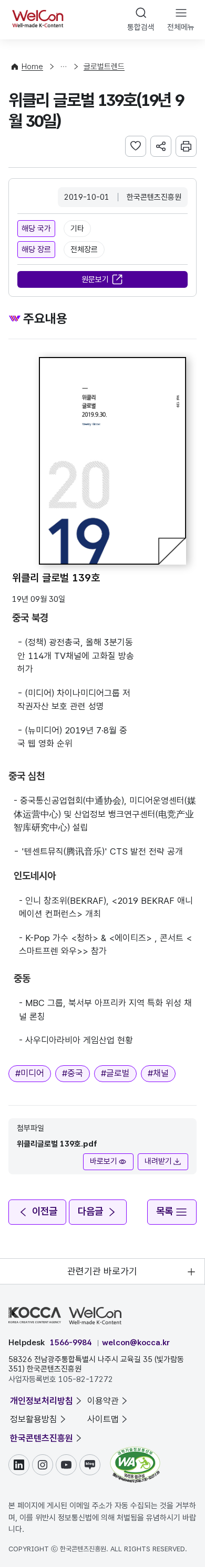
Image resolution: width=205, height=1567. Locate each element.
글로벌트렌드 (104, 66)
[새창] (135, 1451)
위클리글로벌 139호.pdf (57, 1144)
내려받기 (158, 1161)
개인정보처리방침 (41, 1401)
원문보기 (95, 279)
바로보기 (103, 1161)
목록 (164, 1211)
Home (32, 66)
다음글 (90, 1211)
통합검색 (141, 27)
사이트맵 (103, 1419)
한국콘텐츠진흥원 (41, 1438)
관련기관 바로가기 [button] (102, 1271)
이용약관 (103, 1401)
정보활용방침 (33, 1419)
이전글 (44, 1211)
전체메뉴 (180, 27)
